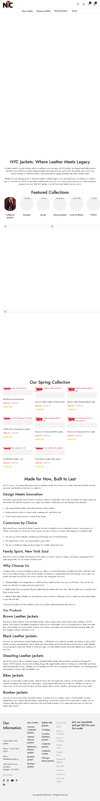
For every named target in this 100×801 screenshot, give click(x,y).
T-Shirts (93, 214)
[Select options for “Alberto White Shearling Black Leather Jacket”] (72, 395)
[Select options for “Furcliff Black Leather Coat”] (8, 452)
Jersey (43, 214)
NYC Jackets (10, 485)
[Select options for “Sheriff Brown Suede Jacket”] (8, 392)
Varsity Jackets (59, 214)
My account (60, 722)
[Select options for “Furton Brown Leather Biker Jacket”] (40, 452)
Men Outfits (32, 722)
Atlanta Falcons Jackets (30, 739)
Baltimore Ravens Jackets (31, 749)
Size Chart (60, 766)
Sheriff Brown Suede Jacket (13, 399)
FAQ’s (58, 726)
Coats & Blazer (76, 214)
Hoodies (27, 214)
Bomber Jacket (31, 758)
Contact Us (60, 774)
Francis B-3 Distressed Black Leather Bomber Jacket (50, 431)
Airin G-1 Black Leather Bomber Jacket (50, 402)
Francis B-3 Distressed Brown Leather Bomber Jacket (82, 431)
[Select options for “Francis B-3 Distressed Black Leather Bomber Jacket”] (40, 425)
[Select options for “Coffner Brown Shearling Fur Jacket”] (8, 422)
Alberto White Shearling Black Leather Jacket (82, 402)
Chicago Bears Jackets (48, 759)
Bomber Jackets (31, 765)
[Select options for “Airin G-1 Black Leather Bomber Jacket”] (40, 395)
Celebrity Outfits (46, 752)
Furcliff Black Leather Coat (13, 459)
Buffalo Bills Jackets (47, 724)
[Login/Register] (83, 4)
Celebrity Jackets (10, 216)
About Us (60, 770)
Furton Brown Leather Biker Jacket (47, 459)
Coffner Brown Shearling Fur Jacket (16, 429)
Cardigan (46, 729)
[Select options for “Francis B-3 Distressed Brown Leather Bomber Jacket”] (72, 425)
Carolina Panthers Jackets (46, 736)
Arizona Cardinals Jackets (31, 729)
